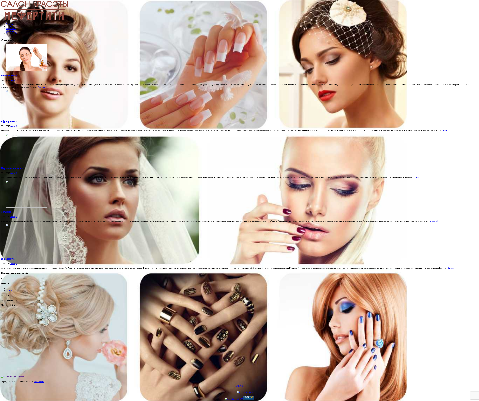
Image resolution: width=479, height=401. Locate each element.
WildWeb (239, 386)
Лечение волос (9, 75)
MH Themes (39, 382)
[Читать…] (42, 87)
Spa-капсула (8, 258)
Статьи (9, 290)
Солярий (6, 211)
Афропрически (9, 121)
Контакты (10, 31)
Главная (9, 24)
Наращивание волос (12, 168)
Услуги (9, 288)
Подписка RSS (12, 33)
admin (12, 80)
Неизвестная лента (15, 377)
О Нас (8, 26)
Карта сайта (11, 29)
